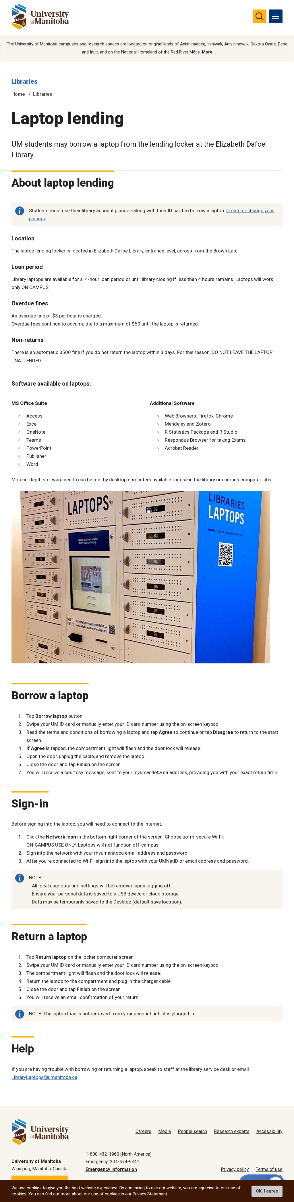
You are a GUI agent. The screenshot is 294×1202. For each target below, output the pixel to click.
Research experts (231, 1131)
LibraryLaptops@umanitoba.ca (44, 1077)
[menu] (276, 16)
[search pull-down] (259, 16)
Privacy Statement (150, 1194)
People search (192, 1131)
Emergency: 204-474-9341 (112, 1161)
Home (18, 94)
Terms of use (269, 1169)
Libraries (24, 81)
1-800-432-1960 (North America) (119, 1154)
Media (164, 1131)
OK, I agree (267, 1191)
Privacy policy (235, 1169)
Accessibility (269, 1131)
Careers (143, 1131)
